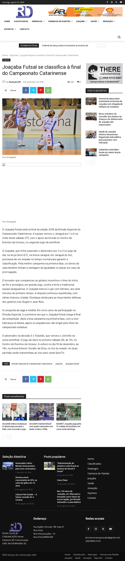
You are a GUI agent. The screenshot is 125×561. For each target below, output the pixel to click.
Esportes (14, 55)
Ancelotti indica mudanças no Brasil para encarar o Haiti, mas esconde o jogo (14, 427)
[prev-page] (4, 437)
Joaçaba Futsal (72, 363)
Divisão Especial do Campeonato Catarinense (32, 363)
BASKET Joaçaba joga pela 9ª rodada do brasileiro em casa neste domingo (68, 427)
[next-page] (9, 437)
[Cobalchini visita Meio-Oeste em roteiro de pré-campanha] (91, 152)
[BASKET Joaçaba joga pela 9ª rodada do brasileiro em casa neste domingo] (68, 411)
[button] (119, 37)
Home (5, 55)
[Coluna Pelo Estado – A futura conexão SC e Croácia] (7, 497)
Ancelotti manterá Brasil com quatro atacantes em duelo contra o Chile (41, 427)
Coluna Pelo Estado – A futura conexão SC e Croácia (26, 497)
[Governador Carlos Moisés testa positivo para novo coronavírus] (7, 466)
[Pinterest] (40, 90)
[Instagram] (112, 2)
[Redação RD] (4, 82)
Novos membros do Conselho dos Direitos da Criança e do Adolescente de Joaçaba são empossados (110, 119)
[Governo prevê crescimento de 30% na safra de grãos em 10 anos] (7, 480)
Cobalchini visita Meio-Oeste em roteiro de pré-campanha (110, 152)
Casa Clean (62, 480)
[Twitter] (116, 2)
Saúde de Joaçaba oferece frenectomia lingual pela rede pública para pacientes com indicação (110, 137)
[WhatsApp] (48, 90)
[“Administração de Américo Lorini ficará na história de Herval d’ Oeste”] (49, 466)
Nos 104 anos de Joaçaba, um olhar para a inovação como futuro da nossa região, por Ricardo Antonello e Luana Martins (69, 496)
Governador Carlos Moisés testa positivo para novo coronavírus (25, 466)
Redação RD (15, 82)
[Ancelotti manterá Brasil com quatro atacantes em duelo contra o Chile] (41, 411)
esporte (59, 363)
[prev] (99, 45)
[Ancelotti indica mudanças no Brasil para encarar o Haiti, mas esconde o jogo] (14, 411)
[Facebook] (107, 2)
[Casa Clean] (49, 483)
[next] (104, 45)
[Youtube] (121, 2)
